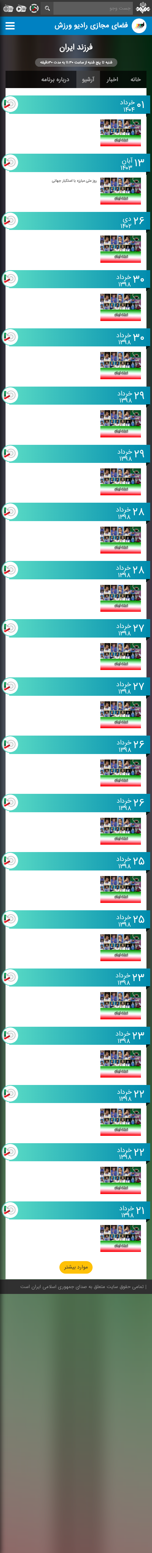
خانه (136, 79)
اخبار (112, 79)
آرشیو (88, 79)
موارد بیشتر (76, 1267)
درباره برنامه (55, 79)
